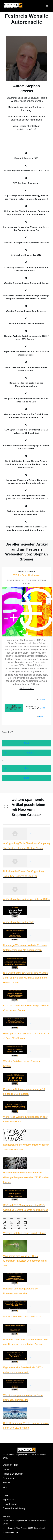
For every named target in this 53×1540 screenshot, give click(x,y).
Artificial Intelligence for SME (26, 255)
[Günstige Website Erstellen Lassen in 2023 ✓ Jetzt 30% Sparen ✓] (15, 1023)
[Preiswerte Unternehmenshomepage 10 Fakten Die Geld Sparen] (15, 1079)
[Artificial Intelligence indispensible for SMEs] (15, 889)
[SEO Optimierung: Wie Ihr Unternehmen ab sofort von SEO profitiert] (15, 1413)
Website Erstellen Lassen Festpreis (26, 324)
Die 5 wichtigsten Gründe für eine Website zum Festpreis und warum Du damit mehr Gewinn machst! (26, 464)
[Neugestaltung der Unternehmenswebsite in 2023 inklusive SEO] (15, 1134)
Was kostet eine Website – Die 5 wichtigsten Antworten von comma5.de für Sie (25, 1261)
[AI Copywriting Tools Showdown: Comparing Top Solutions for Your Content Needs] (15, 833)
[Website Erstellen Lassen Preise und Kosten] (15, 1051)
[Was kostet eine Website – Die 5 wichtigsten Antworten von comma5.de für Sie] (15, 1246)
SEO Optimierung (26, 571)
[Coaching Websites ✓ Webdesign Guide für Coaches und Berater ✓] (15, 995)
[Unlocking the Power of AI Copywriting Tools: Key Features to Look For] (15, 861)
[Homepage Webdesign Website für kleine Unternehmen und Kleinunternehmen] (15, 935)
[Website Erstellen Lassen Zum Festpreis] (15, 1223)
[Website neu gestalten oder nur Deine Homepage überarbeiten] (15, 1385)
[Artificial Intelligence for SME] (15, 912)
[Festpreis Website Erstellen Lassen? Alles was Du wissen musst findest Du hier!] (15, 1329)
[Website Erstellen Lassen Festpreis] (15, 1306)
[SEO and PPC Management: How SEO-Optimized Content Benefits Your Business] (15, 1195)
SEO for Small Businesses (26, 183)
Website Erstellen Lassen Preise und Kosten (26, 283)
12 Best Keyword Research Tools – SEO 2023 (26, 171)
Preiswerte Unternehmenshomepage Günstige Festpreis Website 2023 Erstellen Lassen (25, 1177)
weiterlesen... (27, 688)
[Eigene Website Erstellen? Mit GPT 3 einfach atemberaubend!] (15, 1357)
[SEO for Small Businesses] (27, 611)
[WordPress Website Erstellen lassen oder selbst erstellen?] (15, 1107)
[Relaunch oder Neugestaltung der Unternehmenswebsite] (15, 1278)
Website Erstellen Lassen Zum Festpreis (26, 311)
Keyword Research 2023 (26, 158)
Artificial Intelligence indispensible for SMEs (26, 243)
